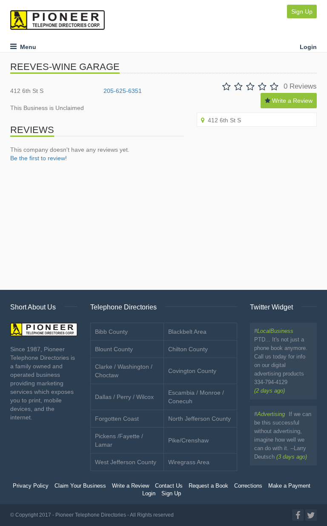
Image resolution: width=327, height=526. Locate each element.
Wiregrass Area (188, 462)
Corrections (248, 486)
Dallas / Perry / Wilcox (124, 396)
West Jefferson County (125, 462)
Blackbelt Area (187, 331)
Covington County (192, 370)
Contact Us (169, 486)
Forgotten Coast (117, 418)
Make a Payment (289, 486)
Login (308, 46)
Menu (26, 46)
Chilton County (188, 349)
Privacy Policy (31, 486)
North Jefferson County (199, 418)
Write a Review (291, 100)
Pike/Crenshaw (188, 440)
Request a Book (208, 486)
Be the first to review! (38, 158)
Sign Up (302, 11)
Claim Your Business (80, 486)
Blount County (114, 349)
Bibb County (111, 331)
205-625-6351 (122, 90)
